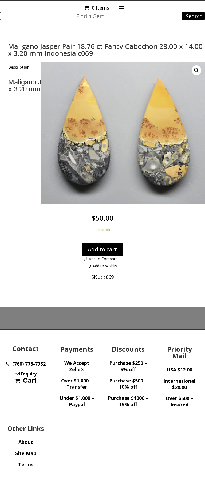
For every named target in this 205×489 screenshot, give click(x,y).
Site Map (25, 453)
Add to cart (102, 249)
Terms (25, 464)
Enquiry (28, 374)
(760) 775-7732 (28, 364)
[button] (196, 70)
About (25, 442)
